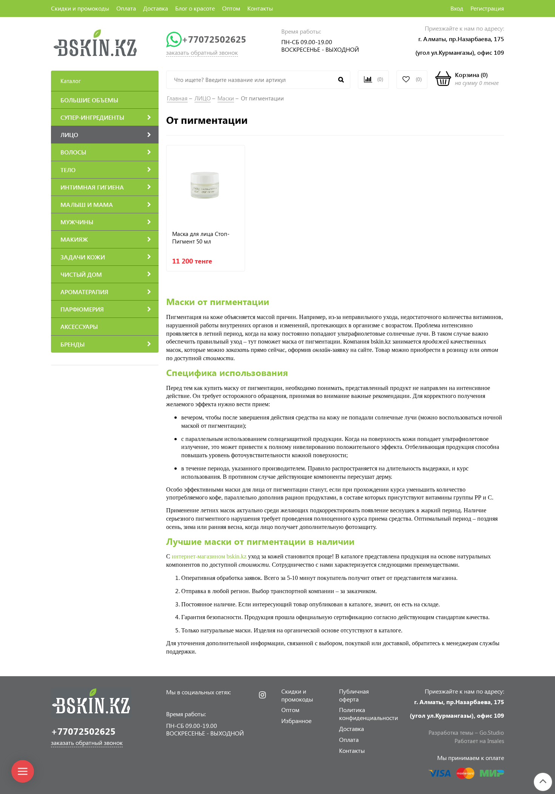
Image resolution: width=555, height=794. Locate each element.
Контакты (260, 8)
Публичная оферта (354, 695)
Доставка (155, 8)
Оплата (126, 8)
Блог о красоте (195, 8)
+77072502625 (214, 39)
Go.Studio (491, 732)
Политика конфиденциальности (368, 714)
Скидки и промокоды (80, 8)
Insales (495, 741)
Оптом (231, 8)
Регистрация (487, 8)
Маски (225, 98)
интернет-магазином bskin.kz (209, 556)
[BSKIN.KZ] (95, 42)
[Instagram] (262, 695)
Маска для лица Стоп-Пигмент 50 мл (201, 237)
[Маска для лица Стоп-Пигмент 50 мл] (205, 184)
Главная (177, 98)
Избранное (296, 721)
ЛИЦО (202, 98)
